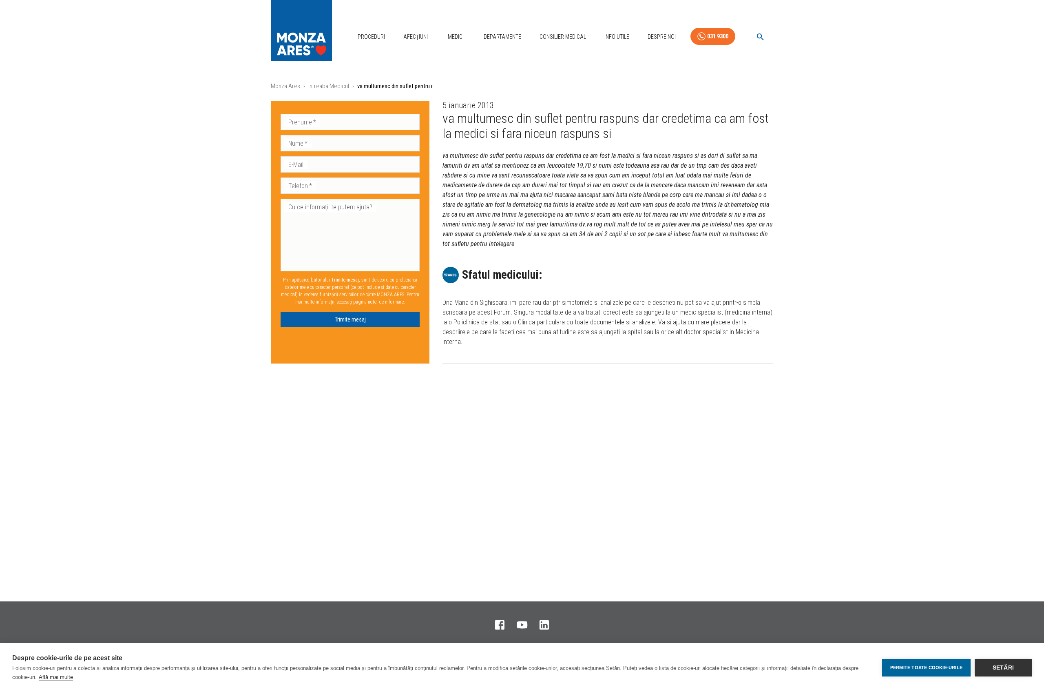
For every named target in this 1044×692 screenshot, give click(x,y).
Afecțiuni (415, 36)
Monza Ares (285, 86)
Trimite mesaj (350, 319)
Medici (456, 36)
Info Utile (616, 36)
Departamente (502, 36)
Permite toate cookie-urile (926, 667)
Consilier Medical (563, 36)
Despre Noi (662, 36)
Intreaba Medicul (328, 86)
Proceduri (371, 36)
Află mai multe (56, 677)
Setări (1003, 668)
